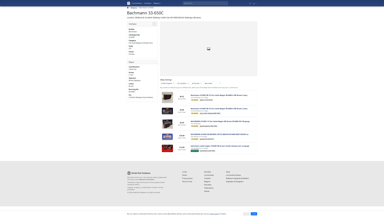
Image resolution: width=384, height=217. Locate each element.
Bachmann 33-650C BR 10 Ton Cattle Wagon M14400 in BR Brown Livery (219, 95)
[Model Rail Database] (128, 3)
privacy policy (214, 214)
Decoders (208, 185)
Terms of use (187, 181)
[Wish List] (250, 3)
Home (184, 175)
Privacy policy (187, 178)
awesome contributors (146, 179)
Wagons (156, 3)
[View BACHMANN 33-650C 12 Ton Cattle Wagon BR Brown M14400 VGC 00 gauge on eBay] (167, 123)
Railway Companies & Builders (237, 178)
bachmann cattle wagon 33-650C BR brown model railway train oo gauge (220, 146)
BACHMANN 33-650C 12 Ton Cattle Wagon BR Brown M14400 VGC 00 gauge (220, 121)
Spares (206, 191)
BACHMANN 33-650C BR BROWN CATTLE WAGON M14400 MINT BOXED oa (219, 134)
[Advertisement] (142, 116)
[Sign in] (254, 3)
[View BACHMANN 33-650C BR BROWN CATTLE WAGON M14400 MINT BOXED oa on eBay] (167, 136)
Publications (209, 188)
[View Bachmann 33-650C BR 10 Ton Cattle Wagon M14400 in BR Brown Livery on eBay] (167, 97)
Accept (254, 214)
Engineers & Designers (234, 181)
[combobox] (205, 3)
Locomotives (136, 3)
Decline (246, 214)
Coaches (147, 3)
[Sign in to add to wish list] (154, 24)
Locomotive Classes (233, 175)
